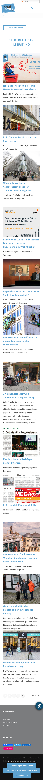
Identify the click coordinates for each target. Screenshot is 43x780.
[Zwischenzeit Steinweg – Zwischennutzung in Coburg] (21, 376)
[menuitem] (31, 8)
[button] (21, 27)
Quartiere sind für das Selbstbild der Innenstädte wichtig (18, 610)
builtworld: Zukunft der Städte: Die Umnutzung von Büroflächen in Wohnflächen (21, 243)
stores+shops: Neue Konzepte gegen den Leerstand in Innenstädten (20, 341)
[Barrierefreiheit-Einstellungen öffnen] (39, 706)
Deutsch (26, 1)
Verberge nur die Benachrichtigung (22, 770)
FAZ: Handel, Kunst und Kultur (20, 505)
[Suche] (31, 8)
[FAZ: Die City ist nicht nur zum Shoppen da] (21, 120)
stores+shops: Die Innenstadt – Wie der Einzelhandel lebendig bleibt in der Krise (21, 558)
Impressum (7, 719)
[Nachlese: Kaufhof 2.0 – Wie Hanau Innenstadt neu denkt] (21, 68)
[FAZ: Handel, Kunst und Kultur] (21, 488)
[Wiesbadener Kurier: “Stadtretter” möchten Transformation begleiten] (21, 166)
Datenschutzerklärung (10, 722)
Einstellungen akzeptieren (22, 766)
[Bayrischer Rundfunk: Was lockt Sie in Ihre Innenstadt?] (21, 274)
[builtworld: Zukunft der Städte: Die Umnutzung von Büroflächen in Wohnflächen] (21, 222)
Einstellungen (22, 775)
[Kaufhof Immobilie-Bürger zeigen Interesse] (21, 442)
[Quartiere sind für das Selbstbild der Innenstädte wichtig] (21, 589)
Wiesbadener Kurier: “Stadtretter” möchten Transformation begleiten (17, 187)
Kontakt (6, 725)
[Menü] (36, 8)
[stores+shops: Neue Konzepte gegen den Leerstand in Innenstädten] (21, 320)
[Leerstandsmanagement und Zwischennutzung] (21, 645)
